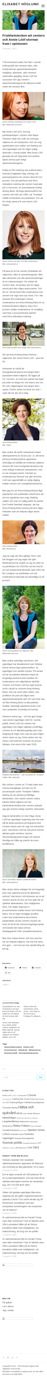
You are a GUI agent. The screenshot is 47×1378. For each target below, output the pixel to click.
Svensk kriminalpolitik (24, 1138)
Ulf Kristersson (20, 1148)
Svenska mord (17, 1134)
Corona (31, 1095)
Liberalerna (27, 1118)
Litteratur (35, 1118)
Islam (25, 1113)
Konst (18, 1118)
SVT (39, 1143)
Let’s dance (8, 1306)
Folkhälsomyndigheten (34, 1102)
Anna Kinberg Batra (13, 1047)
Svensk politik (11, 1053)
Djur (21, 1099)
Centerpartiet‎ (11, 1050)
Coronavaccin (6, 1099)
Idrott (19, 1113)
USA (29, 1147)
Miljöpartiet (33, 1122)
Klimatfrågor (9, 1117)
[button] (23, 20)
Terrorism (5, 1148)
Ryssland (38, 1126)
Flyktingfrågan (16, 1102)
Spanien (32, 1130)
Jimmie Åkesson (33, 1113)
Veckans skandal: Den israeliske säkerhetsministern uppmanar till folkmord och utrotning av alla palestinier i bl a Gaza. (23, 1163)
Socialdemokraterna (10, 1130)
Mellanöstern (24, 1121)
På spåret (7, 1302)
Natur (17, 1125)
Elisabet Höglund (20, 4)
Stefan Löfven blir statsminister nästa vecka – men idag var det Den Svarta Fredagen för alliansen (32, 1011)
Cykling (15, 1099)
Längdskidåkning (10, 1121)
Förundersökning (10, 1108)
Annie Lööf (29, 1047)
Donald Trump (29, 1099)
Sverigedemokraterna (29, 1053)
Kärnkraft (23, 1050)
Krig (22, 1118)
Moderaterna (35, 1050)
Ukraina (12, 1148)
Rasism (32, 1126)
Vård (36, 1147)
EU (7, 1102)
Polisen (25, 1125)
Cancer (14, 1095)
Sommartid (23, 1130)
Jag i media (7, 1310)
